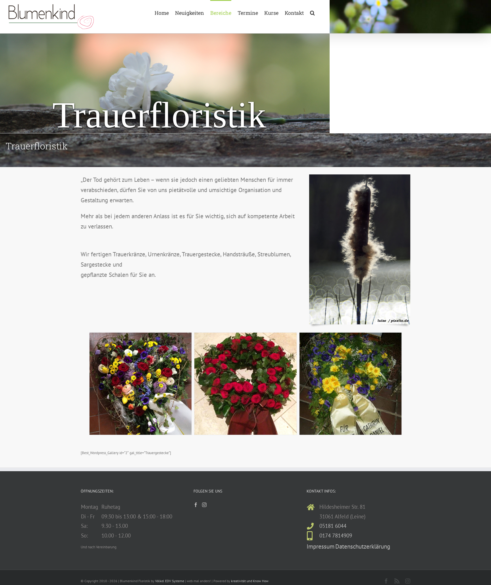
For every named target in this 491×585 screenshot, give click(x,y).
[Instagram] (204, 504)
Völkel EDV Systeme (169, 581)
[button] (312, 12)
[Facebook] (196, 504)
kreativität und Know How (250, 581)
